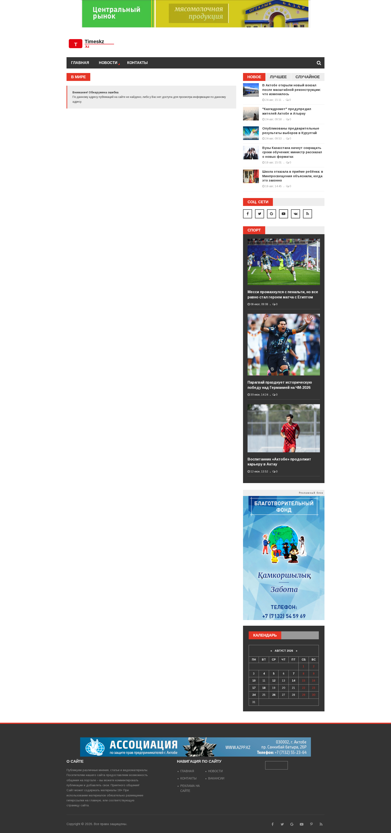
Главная (80, 63)
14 (293, 680)
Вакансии (216, 778)
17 (253, 687)
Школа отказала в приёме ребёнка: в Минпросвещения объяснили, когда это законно (292, 176)
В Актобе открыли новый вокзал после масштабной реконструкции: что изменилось (291, 89)
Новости (108, 63)
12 (273, 680)
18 (263, 687)
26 (273, 694)
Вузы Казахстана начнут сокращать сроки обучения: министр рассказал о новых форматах (292, 152)
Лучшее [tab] (278, 77)
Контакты (137, 63)
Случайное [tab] (308, 77)
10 (253, 680)
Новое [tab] (254, 77)
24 (253, 694)
